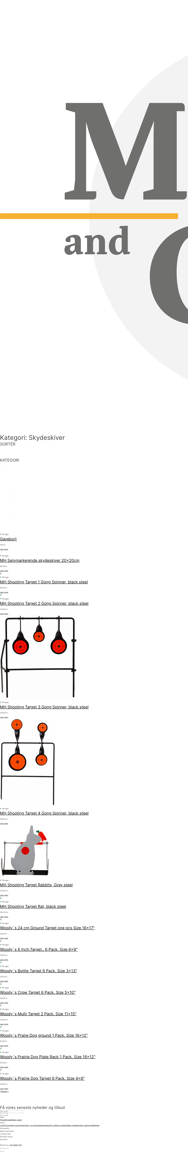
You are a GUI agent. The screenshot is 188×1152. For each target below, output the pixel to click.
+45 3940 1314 (15, 1145)
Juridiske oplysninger (16, 1125)
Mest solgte (17, 1120)
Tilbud (2, 1120)
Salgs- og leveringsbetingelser (37, 1125)
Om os (52, 1125)
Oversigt (89, 1125)
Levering (3, 1125)
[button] (96, 468)
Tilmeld (4, 1114)
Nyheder (8, 1120)
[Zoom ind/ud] (1, 1148)
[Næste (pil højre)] (3, 1151)
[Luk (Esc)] (8, 1148)
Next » (7, 1101)
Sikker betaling (61, 1125)
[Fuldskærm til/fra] (3, 1148)
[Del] (5, 1148)
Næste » (5, 1091)
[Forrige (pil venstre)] (1, 1151)
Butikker (96, 1125)
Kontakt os (81, 1125)
